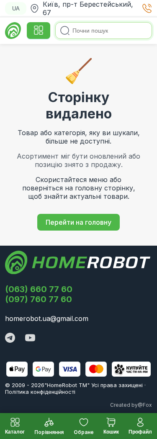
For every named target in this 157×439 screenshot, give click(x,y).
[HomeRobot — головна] (13, 30)
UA (16, 8)
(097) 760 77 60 (38, 299)
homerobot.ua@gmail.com (46, 318)
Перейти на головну (78, 222)
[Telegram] (10, 338)
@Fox (145, 405)
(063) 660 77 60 (38, 289)
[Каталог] (38, 30)
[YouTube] (30, 338)
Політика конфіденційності (40, 391)
